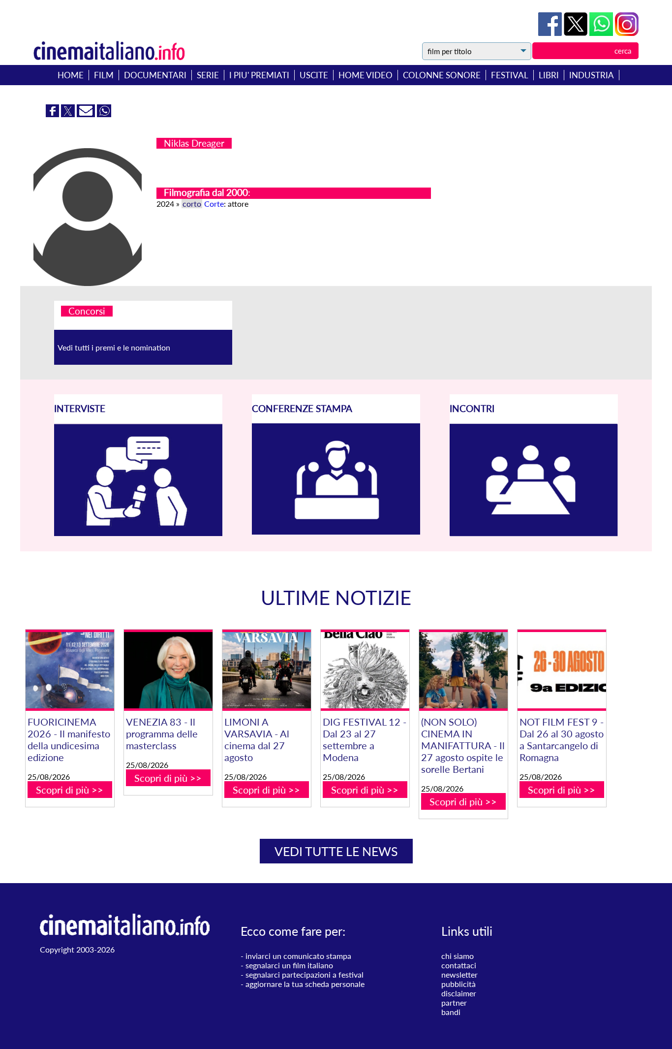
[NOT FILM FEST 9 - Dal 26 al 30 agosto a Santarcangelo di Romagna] (562, 670)
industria (591, 75)
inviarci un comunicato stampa (298, 955)
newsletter (459, 974)
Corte (214, 203)
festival (509, 75)
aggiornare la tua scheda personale (305, 983)
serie (208, 75)
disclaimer (458, 993)
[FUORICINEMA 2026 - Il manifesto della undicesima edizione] (70, 670)
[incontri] (534, 533)
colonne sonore (442, 75)
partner (454, 1002)
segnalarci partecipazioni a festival (304, 974)
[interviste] (138, 533)
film (104, 75)
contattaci (458, 965)
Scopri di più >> (69, 789)
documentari (155, 75)
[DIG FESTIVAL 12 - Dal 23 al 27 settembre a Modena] (365, 670)
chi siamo (457, 955)
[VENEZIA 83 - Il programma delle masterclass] (168, 670)
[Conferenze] (336, 531)
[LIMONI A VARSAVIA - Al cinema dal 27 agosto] (266, 670)
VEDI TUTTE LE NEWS (336, 851)
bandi (450, 1012)
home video (365, 75)
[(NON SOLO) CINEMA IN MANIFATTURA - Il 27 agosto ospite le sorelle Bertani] (463, 670)
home (71, 75)
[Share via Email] (87, 114)
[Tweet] (576, 32)
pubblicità (458, 983)
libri (549, 75)
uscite (314, 75)
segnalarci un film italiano (289, 965)
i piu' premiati (259, 75)
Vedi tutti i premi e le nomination (114, 347)
